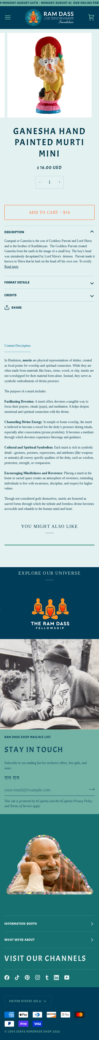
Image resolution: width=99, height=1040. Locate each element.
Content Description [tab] (17, 346)
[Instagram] (37, 977)
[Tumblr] (47, 977)
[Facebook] (6, 977)
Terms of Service (21, 806)
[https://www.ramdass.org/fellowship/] (44, 613)
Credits (10, 295)
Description (14, 232)
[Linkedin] (56, 977)
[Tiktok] (17, 977)
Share (17, 307)
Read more (11, 267)
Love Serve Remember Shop (30, 1031)
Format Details (17, 282)
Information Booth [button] (20, 924)
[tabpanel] (49, 434)
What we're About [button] (19, 940)
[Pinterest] (27, 977)
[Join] (90, 789)
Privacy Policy (82, 801)
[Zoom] (18, 107)
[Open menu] (12, 17)
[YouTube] (66, 977)
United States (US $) (25, 1001)
